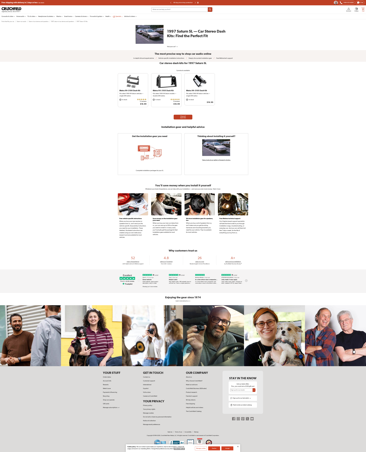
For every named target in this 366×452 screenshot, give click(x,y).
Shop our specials (109, 400)
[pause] (198, 3)
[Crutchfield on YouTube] (252, 419)
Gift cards (106, 404)
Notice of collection (149, 421)
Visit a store (146, 392)
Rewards (106, 385)
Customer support (149, 381)
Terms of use (178, 432)
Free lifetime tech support (224, 58)
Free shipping (23, 3)
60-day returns (183, 2)
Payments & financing (110, 392)
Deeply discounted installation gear (200, 58)
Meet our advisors (192, 385)
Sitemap (196, 432)
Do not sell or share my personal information (157, 417)
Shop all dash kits (183, 117)
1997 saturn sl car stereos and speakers (62, 21)
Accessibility (188, 432)
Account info (107, 381)
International (147, 385)
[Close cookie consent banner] (238, 446)
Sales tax (170, 432)
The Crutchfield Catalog (193, 411)
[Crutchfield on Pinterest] (243, 419)
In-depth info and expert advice (143, 58)
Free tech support (191, 396)
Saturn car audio (21, 21)
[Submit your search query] (210, 9)
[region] (183, 335)
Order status (107, 377)
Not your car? (171, 46)
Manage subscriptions (110, 407)
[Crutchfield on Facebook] (234, 419)
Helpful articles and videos (194, 407)
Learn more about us (182, 301)
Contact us (146, 377)
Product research (191, 392)
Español (145, 388)
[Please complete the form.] (254, 390)
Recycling (106, 396)
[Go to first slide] (195, 2)
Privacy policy (147, 405)
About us (189, 377)
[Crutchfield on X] (247, 419)
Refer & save (107, 388)
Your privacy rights (149, 409)
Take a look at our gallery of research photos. (216, 160)
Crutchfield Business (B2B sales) (196, 388)
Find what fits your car (8, 21)
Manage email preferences (151, 424)
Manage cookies (148, 413)
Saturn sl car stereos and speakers (39, 21)
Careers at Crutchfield (150, 396)
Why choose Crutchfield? (194, 381)
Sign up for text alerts (241, 398)
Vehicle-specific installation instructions (171, 58)
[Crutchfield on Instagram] (238, 419)
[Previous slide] (171, 2)
